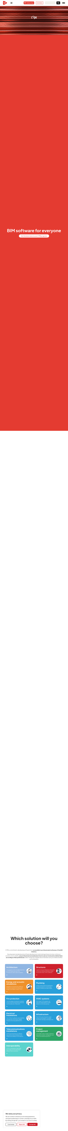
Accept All (32, 1124)
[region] (21, 1119)
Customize (11, 1124)
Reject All (22, 1124)
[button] (11, 2)
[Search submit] (58, 2)
